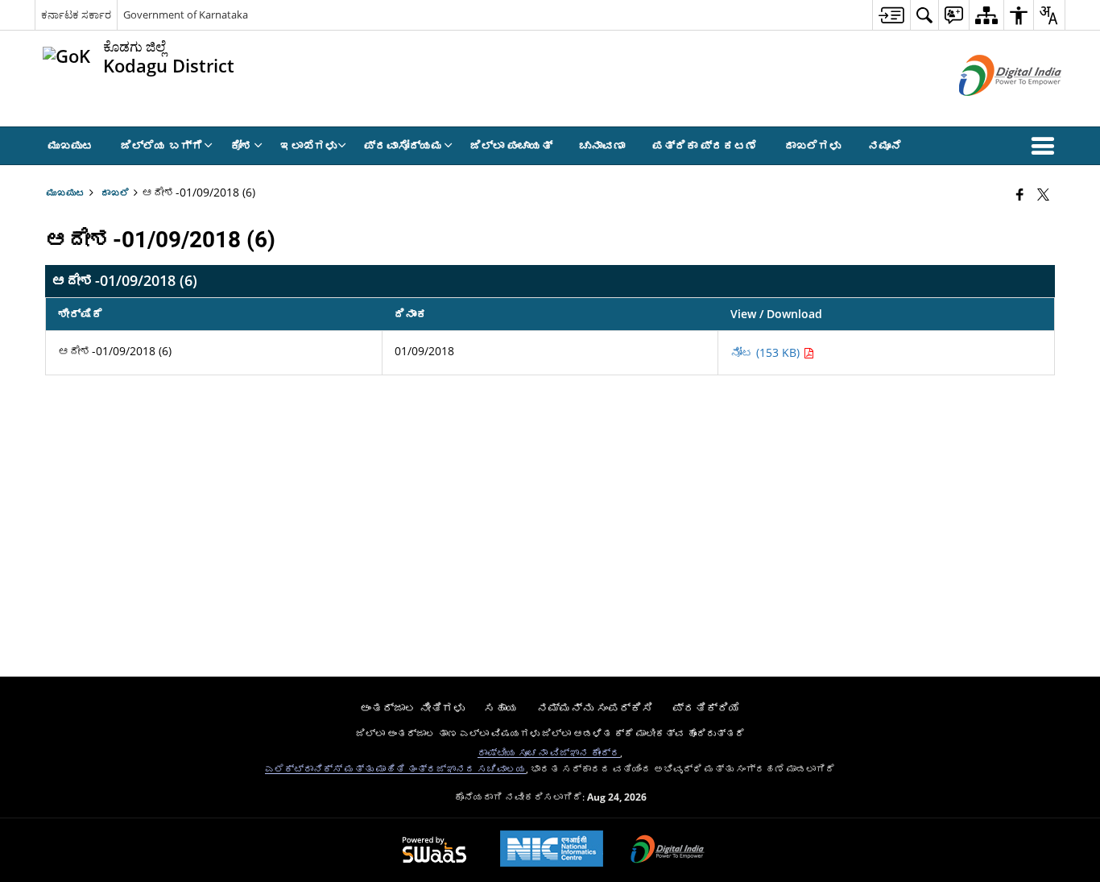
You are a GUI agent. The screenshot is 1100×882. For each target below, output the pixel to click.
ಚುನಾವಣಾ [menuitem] (602, 145)
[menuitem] (891, 15)
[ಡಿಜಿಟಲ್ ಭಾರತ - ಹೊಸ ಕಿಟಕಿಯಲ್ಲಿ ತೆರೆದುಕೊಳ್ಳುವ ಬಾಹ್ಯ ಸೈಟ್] (990, 109)
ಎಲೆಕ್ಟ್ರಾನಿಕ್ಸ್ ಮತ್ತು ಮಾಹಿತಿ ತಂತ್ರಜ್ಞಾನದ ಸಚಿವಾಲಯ (395, 768)
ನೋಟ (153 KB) (766, 352)
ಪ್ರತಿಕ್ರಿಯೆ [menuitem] (706, 707)
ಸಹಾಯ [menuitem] (501, 707)
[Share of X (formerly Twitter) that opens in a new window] (1043, 194)
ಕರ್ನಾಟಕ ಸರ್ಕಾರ (76, 14)
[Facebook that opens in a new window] (1020, 194)
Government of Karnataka (185, 14)
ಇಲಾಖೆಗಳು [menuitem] (308, 145)
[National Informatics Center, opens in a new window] (551, 850)
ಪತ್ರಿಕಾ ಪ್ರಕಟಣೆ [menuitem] (704, 145)
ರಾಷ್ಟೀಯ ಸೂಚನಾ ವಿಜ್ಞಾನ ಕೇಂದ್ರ (549, 752)
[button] (1046, 145)
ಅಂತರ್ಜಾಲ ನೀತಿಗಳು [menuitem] (412, 707)
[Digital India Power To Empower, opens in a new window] (667, 850)
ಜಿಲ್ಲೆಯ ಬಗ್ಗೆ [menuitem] (162, 145)
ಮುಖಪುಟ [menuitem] (70, 145)
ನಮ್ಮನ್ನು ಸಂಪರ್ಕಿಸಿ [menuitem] (595, 707)
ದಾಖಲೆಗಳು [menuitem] (812, 145)
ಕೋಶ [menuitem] (241, 145)
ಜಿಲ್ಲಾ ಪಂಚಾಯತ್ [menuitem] (511, 145)
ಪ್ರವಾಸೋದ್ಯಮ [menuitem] (403, 145)
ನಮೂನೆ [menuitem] (885, 145)
